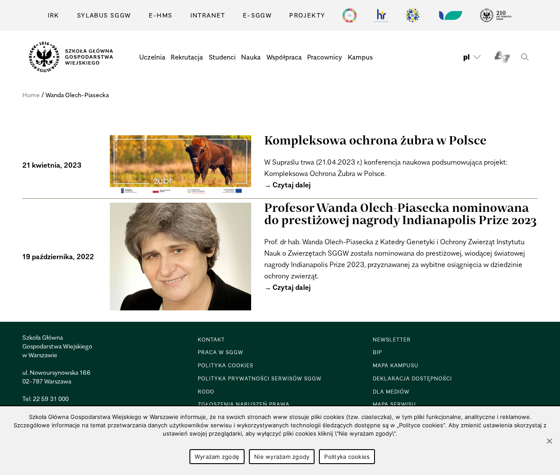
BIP (377, 352)
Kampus (360, 57)
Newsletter (392, 339)
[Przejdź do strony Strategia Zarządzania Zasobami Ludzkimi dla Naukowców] (381, 15)
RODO (206, 391)
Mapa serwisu (394, 404)
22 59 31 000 (51, 398)
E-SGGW (257, 15)
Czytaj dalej (292, 184)
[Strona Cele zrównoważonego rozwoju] (350, 15)
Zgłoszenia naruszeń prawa (244, 404)
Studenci (222, 57)
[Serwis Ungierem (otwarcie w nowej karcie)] (449, 15)
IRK (54, 15)
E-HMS (161, 15)
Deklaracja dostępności (412, 378)
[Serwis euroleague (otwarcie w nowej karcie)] (413, 15)
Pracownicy (324, 57)
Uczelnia (152, 57)
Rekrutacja (187, 57)
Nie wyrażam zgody (281, 456)
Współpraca (284, 57)
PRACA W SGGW (220, 352)
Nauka (251, 57)
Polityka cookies (347, 456)
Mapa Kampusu (396, 365)
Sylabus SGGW (104, 15)
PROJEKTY (307, 15)
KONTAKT (211, 339)
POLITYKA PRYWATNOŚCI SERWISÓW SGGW (260, 378)
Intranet (207, 15)
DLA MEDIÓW (391, 391)
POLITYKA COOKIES (225, 365)
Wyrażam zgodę (217, 456)
